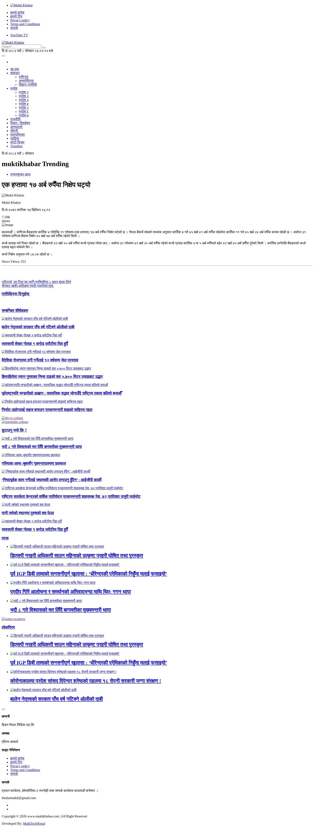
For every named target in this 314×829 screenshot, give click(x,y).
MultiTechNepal (34, 823)
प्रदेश (13, 88)
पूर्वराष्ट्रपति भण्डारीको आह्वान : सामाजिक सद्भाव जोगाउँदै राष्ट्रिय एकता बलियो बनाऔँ (62, 393)
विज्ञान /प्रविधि (28, 84)
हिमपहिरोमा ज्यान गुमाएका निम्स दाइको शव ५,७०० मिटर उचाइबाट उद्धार (52, 376)
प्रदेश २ (24, 96)
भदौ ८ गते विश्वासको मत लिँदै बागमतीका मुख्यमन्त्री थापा (42, 446)
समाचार (15, 73)
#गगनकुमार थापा (20, 174)
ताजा (5, 538)
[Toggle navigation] (3, 55)
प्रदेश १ (24, 92)
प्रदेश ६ (24, 111)
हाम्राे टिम (16, 16)
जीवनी (14, 131)
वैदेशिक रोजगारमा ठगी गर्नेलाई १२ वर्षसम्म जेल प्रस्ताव (40, 360)
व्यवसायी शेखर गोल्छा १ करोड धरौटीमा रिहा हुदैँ (35, 343)
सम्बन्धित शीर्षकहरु (15, 310)
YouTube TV (19, 35)
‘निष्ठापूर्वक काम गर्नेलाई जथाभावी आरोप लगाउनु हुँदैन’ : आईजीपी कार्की (51, 480)
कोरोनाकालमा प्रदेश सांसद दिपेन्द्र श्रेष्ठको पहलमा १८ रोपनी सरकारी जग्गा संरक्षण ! (85, 681)
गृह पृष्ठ (14, 69)
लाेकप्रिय (8, 627)
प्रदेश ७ (24, 115)
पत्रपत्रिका (17, 134)
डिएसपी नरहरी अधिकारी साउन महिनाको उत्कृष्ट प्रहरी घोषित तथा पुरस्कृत (76, 555)
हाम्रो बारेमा (17, 12)
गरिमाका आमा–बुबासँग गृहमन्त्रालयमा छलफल (34, 463)
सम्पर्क (14, 28)
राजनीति (15, 119)
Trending (16, 146)
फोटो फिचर (17, 142)
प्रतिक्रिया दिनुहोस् (15, 294)
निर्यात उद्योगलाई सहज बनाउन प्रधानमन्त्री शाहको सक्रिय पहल (47, 409)
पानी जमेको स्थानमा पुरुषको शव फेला (28, 513)
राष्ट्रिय (23, 77)
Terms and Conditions (25, 24)
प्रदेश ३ (24, 100)
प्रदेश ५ (24, 107)
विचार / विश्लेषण (20, 123)
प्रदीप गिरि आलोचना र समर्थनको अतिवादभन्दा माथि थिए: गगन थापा (70, 591)
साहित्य (14, 138)
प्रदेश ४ (24, 104)
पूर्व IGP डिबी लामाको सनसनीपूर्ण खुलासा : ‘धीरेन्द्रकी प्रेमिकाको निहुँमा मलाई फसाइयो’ (88, 574)
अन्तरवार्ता (16, 127)
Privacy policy (20, 20)
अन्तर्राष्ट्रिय (26, 81)
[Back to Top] (3, 709)
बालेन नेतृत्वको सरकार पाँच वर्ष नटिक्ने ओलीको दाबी (38, 327)
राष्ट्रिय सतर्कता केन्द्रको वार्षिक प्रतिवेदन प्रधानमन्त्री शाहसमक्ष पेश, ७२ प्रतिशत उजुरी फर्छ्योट (71, 496)
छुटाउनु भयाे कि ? (14, 430)
